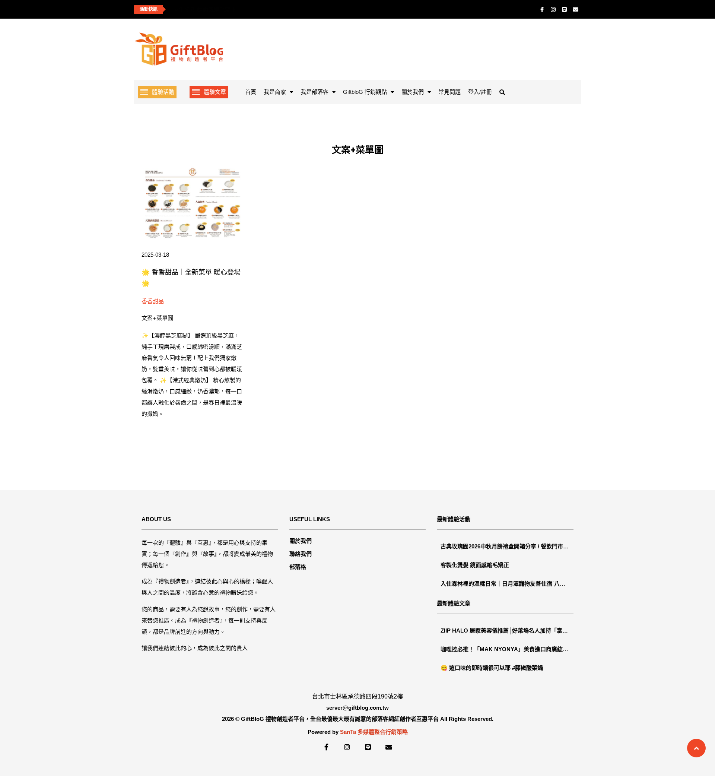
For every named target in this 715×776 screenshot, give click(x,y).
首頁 (250, 92)
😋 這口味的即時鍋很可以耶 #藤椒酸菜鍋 (492, 668)
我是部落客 (314, 92)
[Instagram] (553, 9)
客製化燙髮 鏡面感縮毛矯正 (202, 9)
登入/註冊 (480, 92)
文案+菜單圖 (157, 318)
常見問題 (449, 92)
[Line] (564, 9)
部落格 (297, 567)
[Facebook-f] (541, 9)
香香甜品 (153, 301)
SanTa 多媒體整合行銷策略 (374, 732)
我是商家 (275, 92)
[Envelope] (575, 9)
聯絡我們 (300, 554)
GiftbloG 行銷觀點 (365, 92)
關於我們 (412, 92)
